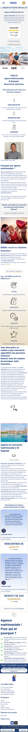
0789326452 (7, 264)
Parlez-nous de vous (14, 104)
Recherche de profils (14, 117)
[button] (14, 31)
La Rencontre (14, 132)
